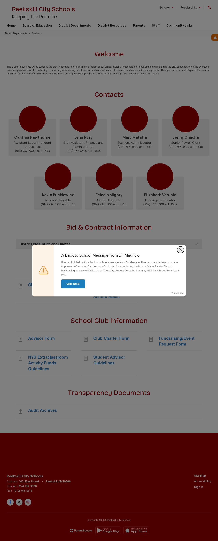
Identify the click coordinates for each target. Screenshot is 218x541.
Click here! (73, 284)
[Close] (180, 249)
